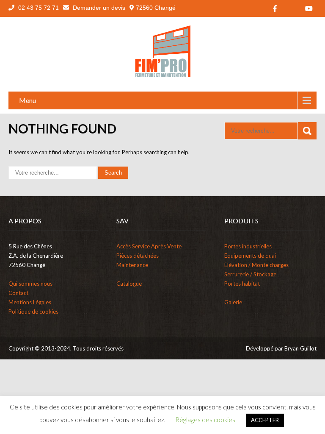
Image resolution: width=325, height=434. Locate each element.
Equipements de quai (250, 255)
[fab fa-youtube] (309, 8)
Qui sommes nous (30, 283)
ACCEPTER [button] (265, 420)
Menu (27, 100)
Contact (18, 292)
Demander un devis (98, 7)
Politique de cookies (33, 311)
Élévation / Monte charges (256, 265)
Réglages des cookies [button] (205, 419)
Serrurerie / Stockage (250, 274)
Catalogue (129, 283)
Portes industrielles (248, 246)
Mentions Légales (29, 302)
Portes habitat (242, 283)
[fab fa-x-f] (292, 8)
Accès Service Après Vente (149, 246)
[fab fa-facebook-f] (275, 8)
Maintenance (132, 265)
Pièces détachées (137, 255)
